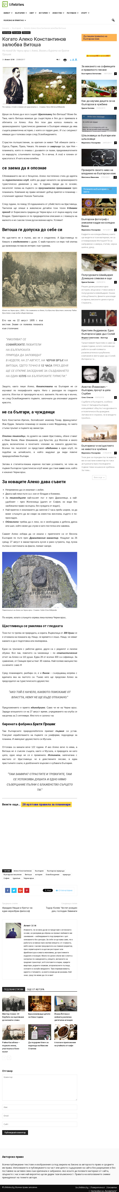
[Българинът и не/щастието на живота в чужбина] (99, 433)
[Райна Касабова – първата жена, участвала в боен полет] (13, 1032)
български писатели (13, 874)
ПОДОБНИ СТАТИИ (13, 989)
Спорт (84, 13)
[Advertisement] (61, 334)
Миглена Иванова (90, 177)
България (20, 13)
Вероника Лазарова (91, 142)
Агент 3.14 (9, 59)
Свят (31, 13)
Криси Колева (88, 108)
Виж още (98, 477)
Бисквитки (112, 1187)
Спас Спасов (87, 397)
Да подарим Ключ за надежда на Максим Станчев (38, 1045)
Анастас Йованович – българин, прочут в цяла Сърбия (96, 390)
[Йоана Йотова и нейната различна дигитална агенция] (65, 1003)
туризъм (16, 878)
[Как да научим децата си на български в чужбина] (99, 88)
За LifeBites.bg (81, 1187)
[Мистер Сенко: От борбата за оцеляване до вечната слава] (13, 1003)
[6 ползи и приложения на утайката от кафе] (65, 1032)
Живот (7, 13)
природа (67, 874)
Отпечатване (65, 890)
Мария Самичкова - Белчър (95, 337)
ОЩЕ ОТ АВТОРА (35, 989)
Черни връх (29, 878)
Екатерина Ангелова (91, 73)
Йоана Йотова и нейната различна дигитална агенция (63, 1017)
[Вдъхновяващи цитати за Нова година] (39, 1003)
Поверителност (98, 1187)
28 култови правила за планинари (46, 804)
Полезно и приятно (14, 20)
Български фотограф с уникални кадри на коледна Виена (98, 223)
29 (115, 177)
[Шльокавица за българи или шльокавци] (99, 123)
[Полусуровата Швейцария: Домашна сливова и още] (99, 262)
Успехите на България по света (96, 190)
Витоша (28, 874)
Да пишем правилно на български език (95, 37)
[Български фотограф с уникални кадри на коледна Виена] (99, 207)
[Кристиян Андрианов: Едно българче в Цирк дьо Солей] (99, 318)
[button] (113, 20)
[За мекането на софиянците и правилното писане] (99, 54)
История (43, 13)
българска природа (55, 871)
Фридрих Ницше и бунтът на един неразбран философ (17, 909)
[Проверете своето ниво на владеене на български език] (99, 157)
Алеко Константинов (23, 871)
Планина (26, 32)
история (38, 874)
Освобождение (52, 874)
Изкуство (57, 13)
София (6, 878)
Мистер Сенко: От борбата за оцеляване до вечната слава (13, 1017)
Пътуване (71, 13)
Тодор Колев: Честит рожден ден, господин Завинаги (61, 909)
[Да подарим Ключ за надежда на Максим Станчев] (39, 1032)
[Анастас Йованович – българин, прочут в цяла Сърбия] (99, 374)
